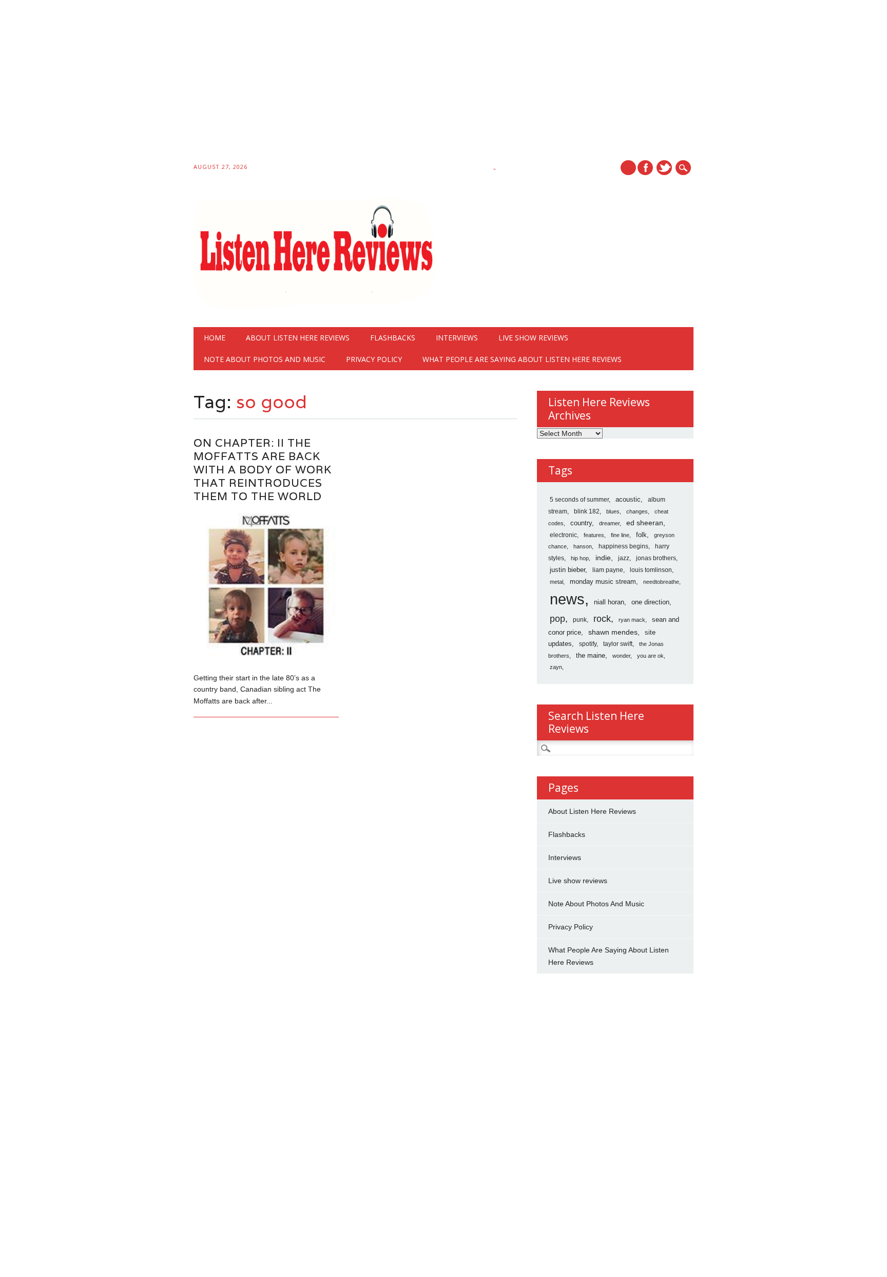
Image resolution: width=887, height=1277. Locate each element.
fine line (620, 535)
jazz (623, 558)
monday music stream (603, 581)
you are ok (650, 656)
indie (603, 558)
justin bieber (567, 570)
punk (580, 619)
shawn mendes (613, 632)
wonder (621, 656)
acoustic (628, 499)
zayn (556, 667)
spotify (587, 643)
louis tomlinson (651, 570)
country (581, 523)
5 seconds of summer (579, 499)
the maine (590, 655)
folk (641, 535)
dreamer (609, 523)
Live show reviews (533, 337)
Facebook (645, 167)
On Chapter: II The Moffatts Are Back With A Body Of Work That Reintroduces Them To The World (263, 469)
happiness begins (623, 546)
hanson (582, 546)
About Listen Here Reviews (298, 337)
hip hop (580, 558)
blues (613, 511)
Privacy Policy (374, 359)
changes (637, 511)
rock (602, 619)
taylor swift (617, 643)
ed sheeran (644, 523)
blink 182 (587, 511)
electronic (563, 535)
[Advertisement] (308, 83)
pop (557, 619)
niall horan (609, 602)
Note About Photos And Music (264, 359)
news (567, 598)
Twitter (664, 167)
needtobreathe (661, 582)
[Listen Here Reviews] (315, 305)
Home (214, 337)
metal (556, 582)
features (594, 535)
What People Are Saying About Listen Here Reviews (522, 359)
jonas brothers (656, 558)
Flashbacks (392, 337)
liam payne (607, 570)
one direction (650, 602)
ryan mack (632, 620)
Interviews (457, 337)
